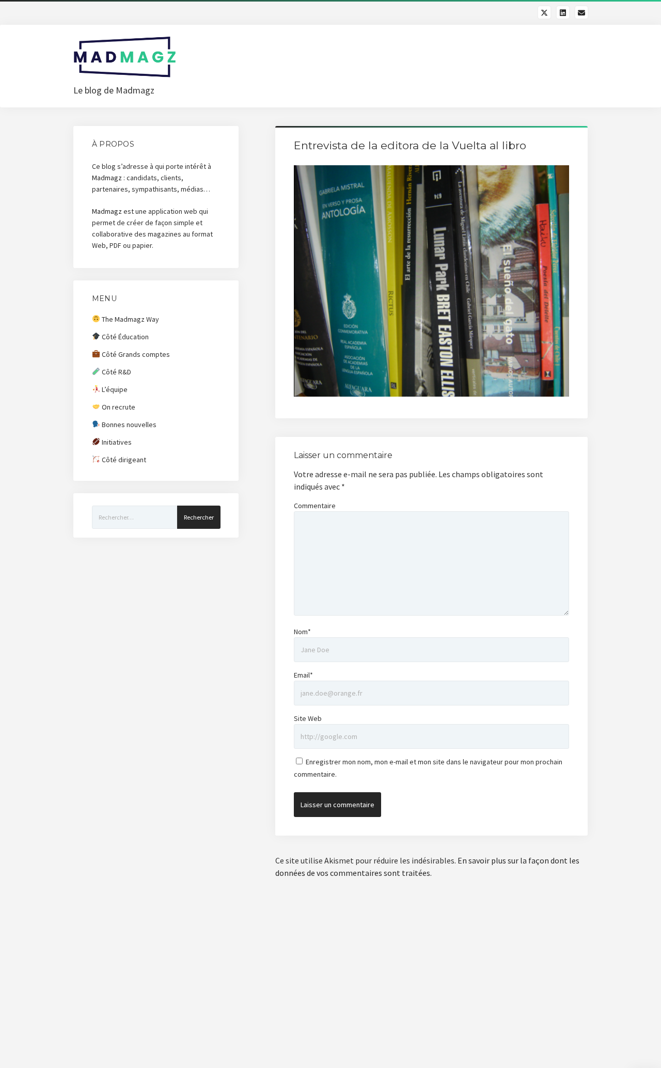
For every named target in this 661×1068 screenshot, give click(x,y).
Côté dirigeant (123, 459)
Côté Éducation (124, 336)
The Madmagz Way (129, 319)
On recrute (117, 407)
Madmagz (107, 177)
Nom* (302, 631)
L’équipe (114, 389)
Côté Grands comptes (135, 354)
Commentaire (315, 505)
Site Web (308, 718)
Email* (303, 675)
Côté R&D (115, 371)
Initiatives (116, 442)
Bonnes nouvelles (128, 424)
